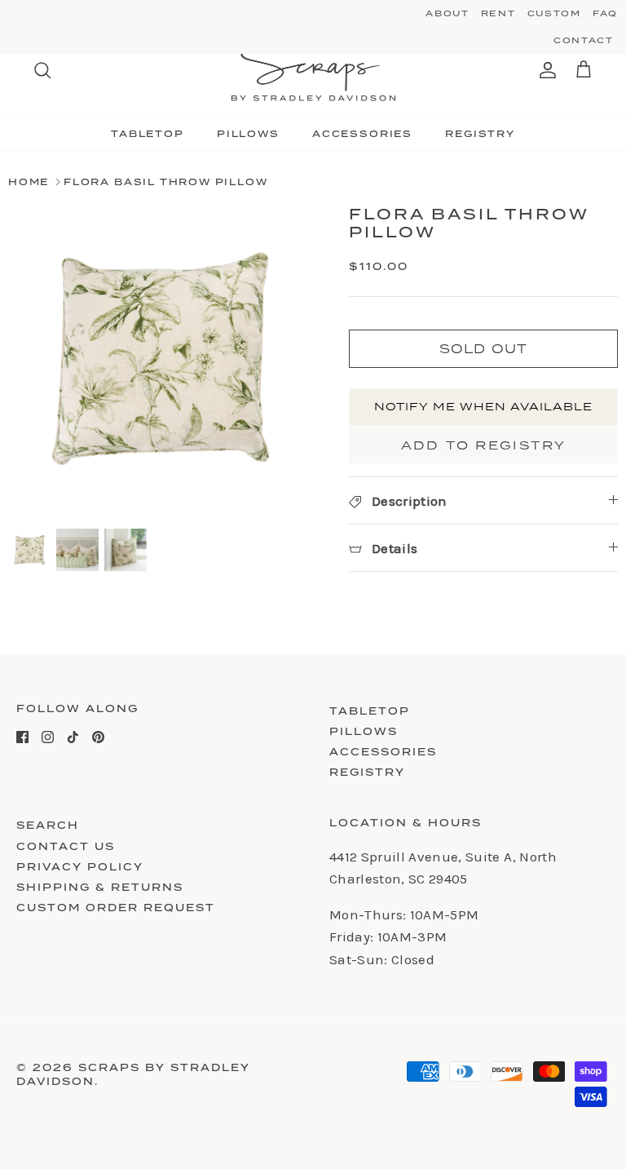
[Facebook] (22, 737)
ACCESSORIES (362, 133)
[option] (160, 358)
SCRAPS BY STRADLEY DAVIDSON (133, 1074)
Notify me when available (483, 406)
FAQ (605, 13)
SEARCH (47, 825)
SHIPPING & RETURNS (99, 887)
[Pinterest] (98, 737)
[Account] (544, 70)
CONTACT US (65, 846)
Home (28, 181)
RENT (498, 13)
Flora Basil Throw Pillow (166, 181)
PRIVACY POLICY (79, 867)
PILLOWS (248, 133)
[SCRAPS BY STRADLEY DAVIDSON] (313, 70)
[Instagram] (48, 737)
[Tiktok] (73, 737)
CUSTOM (554, 13)
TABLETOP (147, 133)
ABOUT (447, 13)
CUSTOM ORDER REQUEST (115, 907)
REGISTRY (480, 133)
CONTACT (583, 40)
